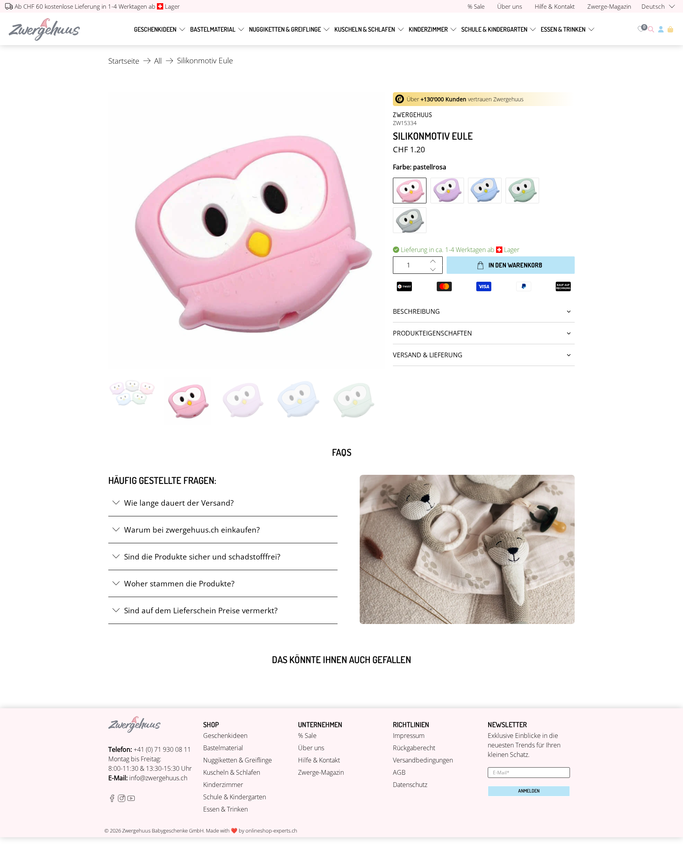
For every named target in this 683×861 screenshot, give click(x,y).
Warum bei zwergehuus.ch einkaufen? (192, 529)
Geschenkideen (155, 29)
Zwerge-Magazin (321, 772)
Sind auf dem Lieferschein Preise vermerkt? (200, 610)
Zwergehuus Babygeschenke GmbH (163, 830)
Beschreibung (416, 311)
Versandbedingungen (423, 760)
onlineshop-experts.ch (271, 830)
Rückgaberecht (414, 747)
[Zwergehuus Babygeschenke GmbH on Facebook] (112, 799)
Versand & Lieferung (427, 355)
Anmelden (529, 791)
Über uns (311, 747)
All (158, 60)
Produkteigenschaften (432, 333)
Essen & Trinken (563, 29)
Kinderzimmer (428, 29)
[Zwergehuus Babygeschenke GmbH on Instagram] (121, 799)
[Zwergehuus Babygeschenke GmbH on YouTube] (131, 799)
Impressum (409, 735)
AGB (399, 772)
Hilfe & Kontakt (319, 760)
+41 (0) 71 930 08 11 (162, 749)
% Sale (307, 735)
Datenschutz (410, 784)
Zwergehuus (412, 115)
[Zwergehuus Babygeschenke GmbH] (44, 29)
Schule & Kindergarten (494, 29)
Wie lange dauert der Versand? (179, 502)
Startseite (123, 60)
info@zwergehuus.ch (158, 778)
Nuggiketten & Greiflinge (285, 29)
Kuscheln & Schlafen (364, 29)
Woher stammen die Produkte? (179, 583)
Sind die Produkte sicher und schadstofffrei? (202, 556)
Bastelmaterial (213, 29)
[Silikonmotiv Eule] (246, 230)
